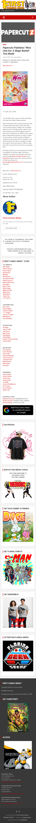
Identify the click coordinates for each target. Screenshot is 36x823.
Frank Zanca (6, 378)
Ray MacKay (6, 335)
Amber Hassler (7, 269)
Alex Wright (6, 267)
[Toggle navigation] (3, 17)
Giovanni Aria (7, 380)
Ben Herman (6, 272)
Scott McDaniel (7, 318)
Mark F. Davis (7, 286)
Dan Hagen (6, 284)
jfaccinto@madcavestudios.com (13, 162)
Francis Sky (6, 354)
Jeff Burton (6, 331)
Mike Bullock (6, 316)
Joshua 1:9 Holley (8, 314)
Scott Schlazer (7, 388)
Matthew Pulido (7, 290)
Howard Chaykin (8, 311)
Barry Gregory (7, 271)
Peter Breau (6, 363)
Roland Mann (7, 337)
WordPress (24, 820)
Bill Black (5, 274)
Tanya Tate (6, 296)
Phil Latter (6, 365)
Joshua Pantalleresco (9, 384)
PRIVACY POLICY (8, 817)
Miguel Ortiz (6, 292)
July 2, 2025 (6, 57)
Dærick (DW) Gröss (8, 282)
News (4, 44)
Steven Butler (7, 341)
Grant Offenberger (8, 356)
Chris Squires (7, 350)
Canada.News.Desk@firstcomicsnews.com (12, 793)
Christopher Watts (8, 278)
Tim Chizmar (7, 298)
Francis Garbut (7, 376)
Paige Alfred (6, 294)
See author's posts (11, 228)
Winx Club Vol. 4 (7, 65)
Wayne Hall (6, 390)
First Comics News (16, 57)
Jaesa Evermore (8, 358)
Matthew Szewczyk (8, 399)
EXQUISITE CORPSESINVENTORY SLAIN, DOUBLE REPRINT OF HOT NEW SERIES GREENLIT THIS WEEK (19, 251)
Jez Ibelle (5, 382)
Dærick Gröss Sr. (8, 280)
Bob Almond (6, 276)
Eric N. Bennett (7, 352)
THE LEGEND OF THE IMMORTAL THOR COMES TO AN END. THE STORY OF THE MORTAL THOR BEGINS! (19, 241)
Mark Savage (7, 288)
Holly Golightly (7, 309)
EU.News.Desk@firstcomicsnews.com (11, 803)
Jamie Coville (7, 329)
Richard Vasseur (8, 401)
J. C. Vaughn (6, 313)
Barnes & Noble (16, 156)
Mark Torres (6, 333)
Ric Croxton (6, 386)
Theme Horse (26, 817)
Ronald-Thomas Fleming (10, 339)
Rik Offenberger (7, 403)
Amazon (24, 156)
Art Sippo (5, 327)
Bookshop (6, 158)
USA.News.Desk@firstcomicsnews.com (11, 782)
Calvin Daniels (7, 374)
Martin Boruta (7, 361)
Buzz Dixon (6, 307)
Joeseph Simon (7, 359)
